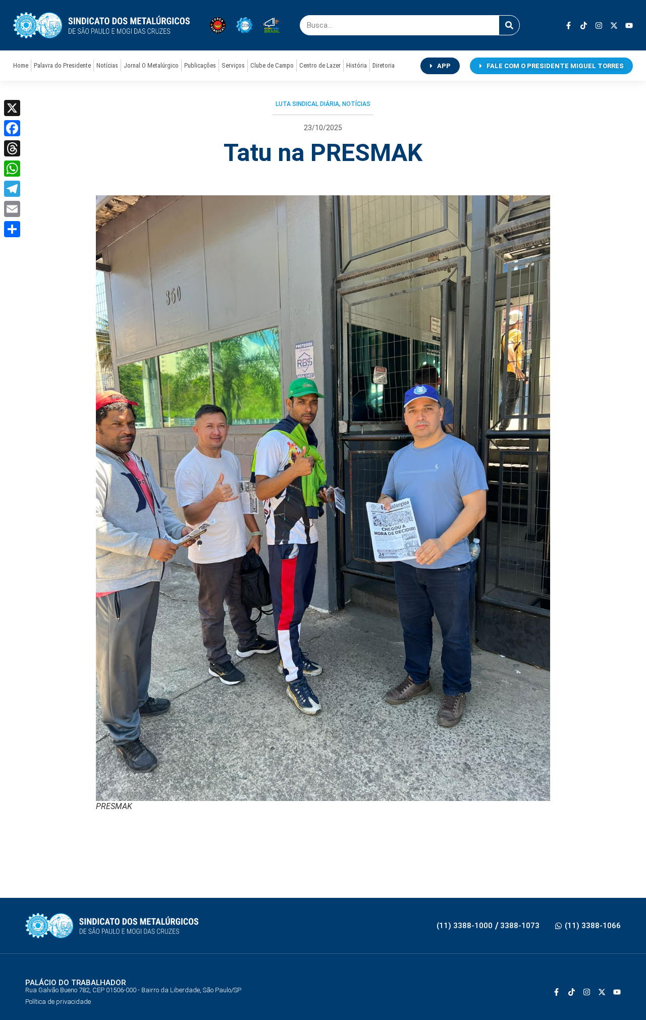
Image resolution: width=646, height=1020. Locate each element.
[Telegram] (12, 189)
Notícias (107, 65)
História (356, 65)
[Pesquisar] (509, 25)
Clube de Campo (272, 65)
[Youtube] (629, 25)
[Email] (12, 209)
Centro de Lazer (320, 65)
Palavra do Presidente (62, 65)
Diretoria (383, 65)
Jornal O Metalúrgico (151, 65)
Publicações (200, 65)
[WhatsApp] (12, 168)
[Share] (12, 229)
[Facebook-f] (568, 25)
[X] (12, 108)
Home (20, 65)
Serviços (233, 65)
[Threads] (12, 148)
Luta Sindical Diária (307, 104)
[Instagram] (599, 25)
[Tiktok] (583, 25)
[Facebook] (12, 128)
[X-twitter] (614, 25)
